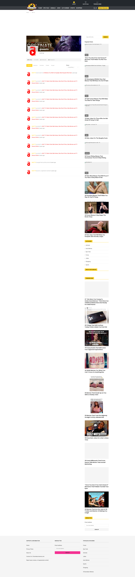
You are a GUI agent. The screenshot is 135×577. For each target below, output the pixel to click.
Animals (53, 8)
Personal (29, 65)
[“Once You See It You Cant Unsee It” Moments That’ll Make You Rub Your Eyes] (97, 475)
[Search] (94, 8)
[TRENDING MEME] (97, 2)
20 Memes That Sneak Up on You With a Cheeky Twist (95, 394)
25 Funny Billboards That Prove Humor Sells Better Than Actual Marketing (95, 462)
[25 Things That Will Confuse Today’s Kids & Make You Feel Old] (97, 316)
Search (106, 37)
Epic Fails (46, 8)
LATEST (74, 4)
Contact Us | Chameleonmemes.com (35, 556)
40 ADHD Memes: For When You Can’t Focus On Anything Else (95, 371)
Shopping (79, 8)
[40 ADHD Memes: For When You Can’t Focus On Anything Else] (97, 361)
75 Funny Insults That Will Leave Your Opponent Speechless (95, 348)
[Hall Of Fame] (86, 2)
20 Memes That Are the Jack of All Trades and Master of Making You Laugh (96, 511)
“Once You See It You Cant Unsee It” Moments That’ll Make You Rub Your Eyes (97, 486)
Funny (40, 8)
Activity (30, 59)
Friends (43, 59)
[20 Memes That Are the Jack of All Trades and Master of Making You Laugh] (97, 499)
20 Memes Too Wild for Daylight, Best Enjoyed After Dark (57, 72)
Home (27, 12)
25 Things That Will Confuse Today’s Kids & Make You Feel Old (96, 326)
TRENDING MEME (97, 4)
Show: (67, 65)
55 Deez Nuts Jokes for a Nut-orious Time (96, 439)
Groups (52, 59)
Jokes (58, 8)
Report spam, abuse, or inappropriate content (37, 560)
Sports (72, 8)
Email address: (88, 522)
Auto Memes (65, 8)
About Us (28, 552)
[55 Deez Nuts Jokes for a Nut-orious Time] (97, 428)
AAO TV (34, 72)
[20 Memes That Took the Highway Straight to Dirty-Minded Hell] (97, 406)
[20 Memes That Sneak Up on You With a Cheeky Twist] (97, 383)
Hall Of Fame (86, 4)
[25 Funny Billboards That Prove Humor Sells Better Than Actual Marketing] (97, 451)
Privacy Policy (29, 549)
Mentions (35, 65)
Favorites (42, 65)
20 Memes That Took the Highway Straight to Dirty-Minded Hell (96, 416)
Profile (36, 59)
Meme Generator (103, 8)
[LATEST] (74, 2)
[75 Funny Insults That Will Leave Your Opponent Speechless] (97, 338)
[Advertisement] (67, 24)
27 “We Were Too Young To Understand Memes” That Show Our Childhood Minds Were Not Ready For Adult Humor (97, 301)
